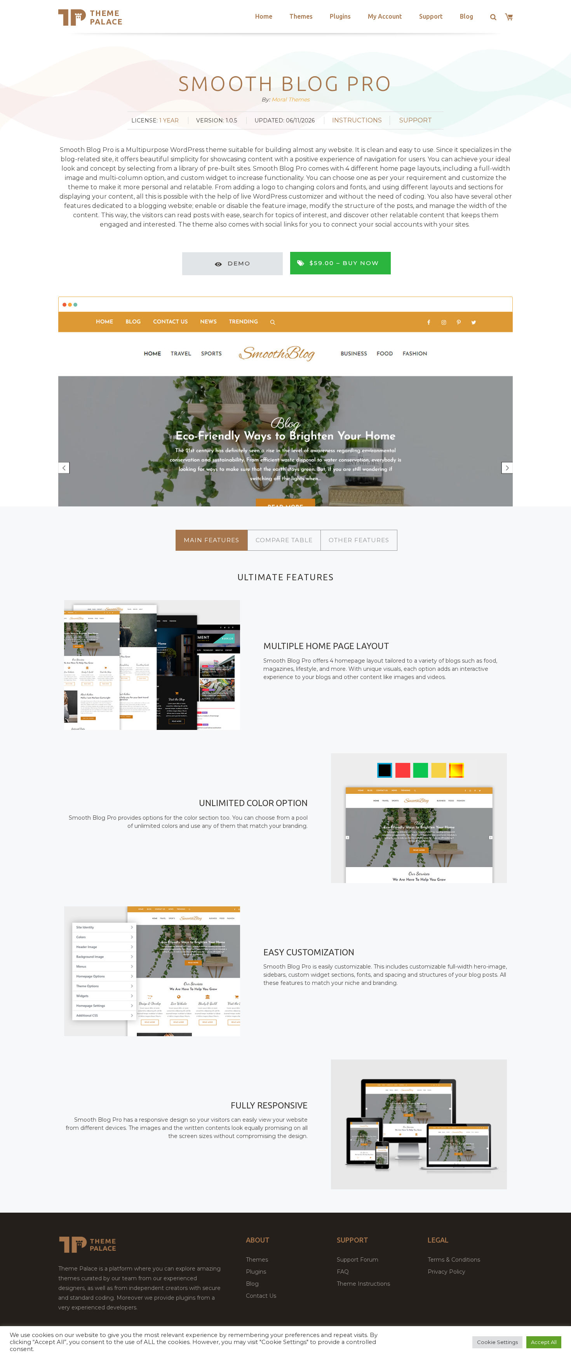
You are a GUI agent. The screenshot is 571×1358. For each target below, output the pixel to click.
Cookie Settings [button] (497, 1342)
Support (431, 16)
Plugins (340, 16)
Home (263, 16)
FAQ (343, 1271)
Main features (211, 540)
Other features (359, 540)
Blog (466, 16)
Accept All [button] (544, 1342)
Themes (301, 16)
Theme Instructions (363, 1283)
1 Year (169, 120)
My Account (385, 16)
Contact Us (261, 1295)
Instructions (357, 120)
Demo (239, 263)
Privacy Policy (446, 1271)
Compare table (284, 540)
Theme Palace (106, 17)
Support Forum (357, 1259)
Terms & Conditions (454, 1259)
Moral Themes (291, 99)
